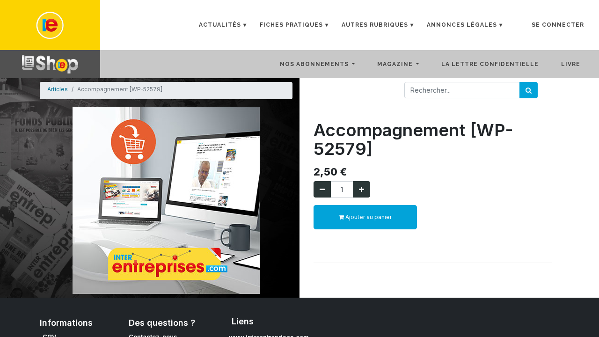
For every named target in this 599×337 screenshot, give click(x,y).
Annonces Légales (462, 25)
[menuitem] (497, 64)
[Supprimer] (322, 189)
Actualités (220, 25)
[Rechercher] (528, 90)
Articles (57, 89)
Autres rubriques (375, 25)
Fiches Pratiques (291, 25)
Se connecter (558, 25)
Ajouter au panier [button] (368, 216)
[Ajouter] (361, 189)
